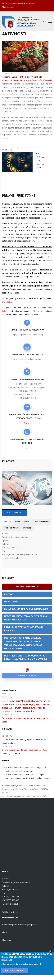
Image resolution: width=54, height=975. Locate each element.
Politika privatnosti (10, 912)
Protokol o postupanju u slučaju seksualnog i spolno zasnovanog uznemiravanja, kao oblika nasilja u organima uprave (23, 643)
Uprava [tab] (7, 522)
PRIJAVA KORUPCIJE (27, 675)
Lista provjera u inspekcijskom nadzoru (26, 609)
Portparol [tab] (27, 528)
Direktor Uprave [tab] (22, 522)
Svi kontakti (14, 513)
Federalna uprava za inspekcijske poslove (20, 925)
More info (38, 964)
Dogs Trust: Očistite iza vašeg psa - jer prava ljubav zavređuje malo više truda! (25, 657)
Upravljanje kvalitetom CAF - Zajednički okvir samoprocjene (25, 618)
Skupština (6, 940)
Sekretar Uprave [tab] (11, 528)
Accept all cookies (14, 970)
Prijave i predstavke (27, 587)
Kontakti (9, 594)
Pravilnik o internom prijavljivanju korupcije (23, 629)
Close (50, 951)
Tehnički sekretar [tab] (41, 522)
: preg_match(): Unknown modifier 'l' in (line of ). (25, 791)
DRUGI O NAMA (11, 602)
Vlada (4, 932)
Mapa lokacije (8, 7)
